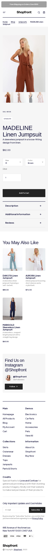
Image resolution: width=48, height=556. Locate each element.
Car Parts (29, 418)
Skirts (5, 447)
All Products (9, 418)
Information (32, 441)
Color (30, 160)
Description (11, 205)
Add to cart (24, 193)
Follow (12, 387)
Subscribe (35, 510)
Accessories (31, 427)
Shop (13, 22)
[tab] (24, 206)
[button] (4, 12)
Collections (9, 441)
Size (7, 160)
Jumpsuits (22, 22)
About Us (29, 447)
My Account (9, 427)
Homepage (8, 414)
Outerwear (8, 451)
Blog (5, 422)
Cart (5, 431)
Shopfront (30, 451)
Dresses (7, 455)
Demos (29, 408)
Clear (5, 169)
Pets (27, 431)
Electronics (31, 414)
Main (5, 408)
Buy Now (29, 455)
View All (29, 435)
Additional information (17, 214)
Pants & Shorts (10, 468)
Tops (5, 460)
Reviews (9, 222)
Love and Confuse (29, 480)
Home (5, 22)
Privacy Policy (37, 518)
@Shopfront (20, 376)
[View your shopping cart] (44, 12)
